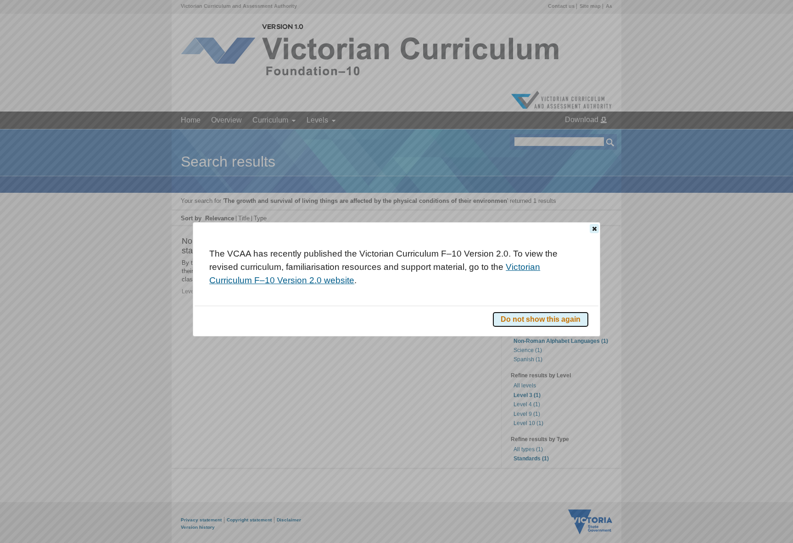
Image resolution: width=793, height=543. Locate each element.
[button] (594, 228)
